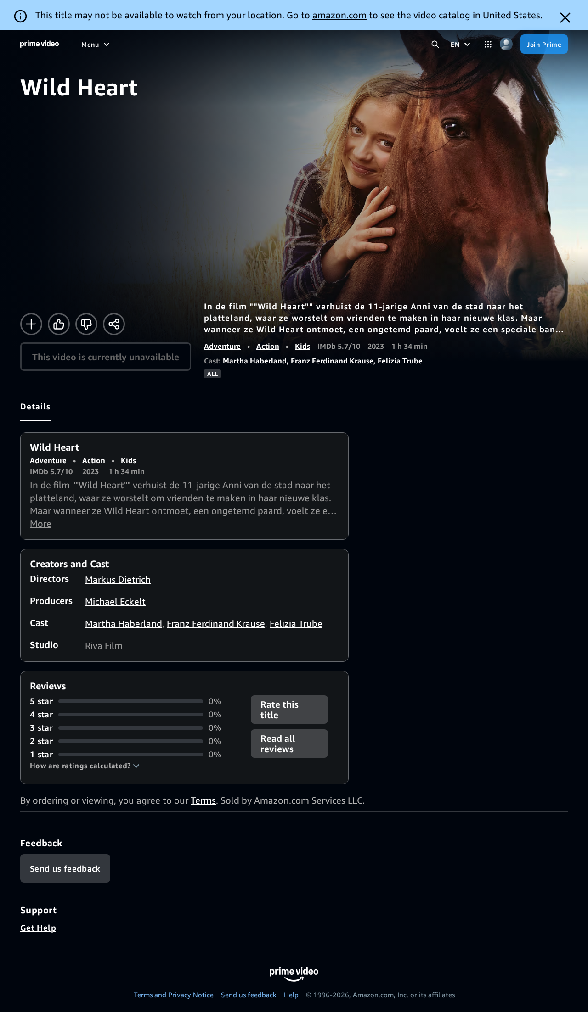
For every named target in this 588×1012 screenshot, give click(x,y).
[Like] (59, 324)
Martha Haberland (255, 360)
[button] (85, 765)
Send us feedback (249, 994)
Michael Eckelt (115, 601)
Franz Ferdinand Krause (332, 360)
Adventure (222, 346)
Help (291, 994)
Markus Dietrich (118, 579)
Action (267, 346)
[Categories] (488, 44)
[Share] (114, 324)
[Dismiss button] (565, 17)
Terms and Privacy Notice (174, 994)
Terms (203, 800)
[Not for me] (86, 324)
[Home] (39, 44)
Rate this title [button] (279, 709)
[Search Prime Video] (435, 44)
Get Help (38, 928)
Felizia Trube (400, 360)
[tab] (35, 406)
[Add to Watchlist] (31, 324)
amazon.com (339, 15)
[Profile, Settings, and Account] (506, 44)
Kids (302, 346)
